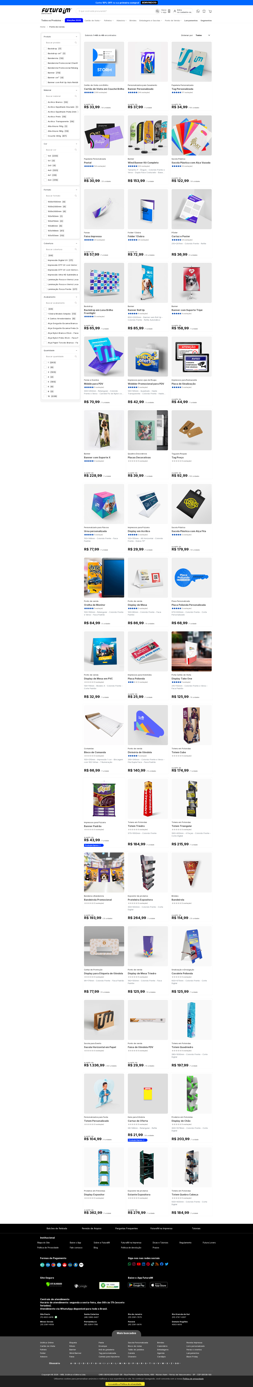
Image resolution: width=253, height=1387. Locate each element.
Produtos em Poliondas (182, 1117)
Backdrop (54, 48)
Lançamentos (193, 1353)
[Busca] (157, 11)
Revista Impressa (194, 1342)
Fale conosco (76, 1247)
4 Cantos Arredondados (61, 318)
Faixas (87, 233)
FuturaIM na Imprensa (161, 1228)
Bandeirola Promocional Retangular (67, 68)
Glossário (54, 1363)
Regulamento (186, 1242)
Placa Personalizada (181, 601)
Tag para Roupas (179, 454)
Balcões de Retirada (57, 1228)
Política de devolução (131, 1247)
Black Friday (192, 1356)
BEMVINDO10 (149, 2)
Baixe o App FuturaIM (140, 1277)
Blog (96, 1247)
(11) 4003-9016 (46, 1317)
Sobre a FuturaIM (102, 1242)
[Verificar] (54, 1284)
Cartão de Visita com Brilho (96, 85)
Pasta (101, 1342)
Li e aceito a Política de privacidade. (125, 1384)
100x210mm (55, 221)
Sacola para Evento (92, 1043)
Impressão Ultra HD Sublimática (65, 274)
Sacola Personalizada (138, 1342)
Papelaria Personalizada (182, 85)
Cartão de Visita (47, 1346)
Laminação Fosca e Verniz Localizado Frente (72, 279)
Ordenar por (187, 35)
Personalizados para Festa (96, 1117)
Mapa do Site (43, 1242)
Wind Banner (75, 1353)
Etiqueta (73, 1342)
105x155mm (56, 235)
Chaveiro (132, 1356)
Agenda (160, 1353)
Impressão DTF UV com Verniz (65, 265)
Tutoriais (196, 1228)
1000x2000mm (57, 206)
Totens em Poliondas (181, 748)
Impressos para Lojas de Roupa (142, 380)
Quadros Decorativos (137, 454)
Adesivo (43, 1356)
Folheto (43, 1349)
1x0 (53, 156)
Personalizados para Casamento (142, 85)
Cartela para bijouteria (109, 1356)
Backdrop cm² (56, 53)
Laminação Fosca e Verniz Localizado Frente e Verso (76, 284)
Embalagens (163, 1349)
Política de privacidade (193, 1378)
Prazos (156, 1247)
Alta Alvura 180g (58, 131)
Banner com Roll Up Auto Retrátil (65, 82)
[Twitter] (166, 1264)
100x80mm (55, 226)
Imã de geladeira (106, 1349)
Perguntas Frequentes (126, 1228)
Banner (54, 73)
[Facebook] (162, 1264)
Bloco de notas (135, 1346)
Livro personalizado (196, 1346)
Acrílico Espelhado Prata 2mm (65, 112)
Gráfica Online (47, 1342)
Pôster (175, 233)
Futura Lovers (209, 1242)
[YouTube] (139, 1264)
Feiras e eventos (194, 1349)
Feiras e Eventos (91, 380)
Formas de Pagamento (53, 1258)
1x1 (51, 160)
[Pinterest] (148, 1264)
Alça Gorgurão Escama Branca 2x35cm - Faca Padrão (76, 323)
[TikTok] (152, 1264)
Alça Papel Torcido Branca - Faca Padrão (70, 342)
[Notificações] (204, 11)
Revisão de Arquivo (91, 1228)
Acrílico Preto (57, 116)
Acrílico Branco (58, 102)
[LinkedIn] (143, 1264)
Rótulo (72, 1346)
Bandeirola (56, 58)
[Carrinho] (210, 11)
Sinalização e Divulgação (183, 970)
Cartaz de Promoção (93, 970)
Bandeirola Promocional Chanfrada (67, 63)
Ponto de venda (91, 601)
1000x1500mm (56, 202)
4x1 (52, 175)
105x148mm (56, 230)
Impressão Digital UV (60, 260)
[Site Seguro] (81, 1285)
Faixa (71, 1356)
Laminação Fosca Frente (62, 289)
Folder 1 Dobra (134, 233)
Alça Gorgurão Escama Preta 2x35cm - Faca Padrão (76, 328)
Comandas (89, 748)
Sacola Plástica (178, 159)
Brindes (175, 896)
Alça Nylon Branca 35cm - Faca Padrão (69, 333)
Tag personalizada (107, 1353)
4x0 (53, 170)
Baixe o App (75, 1242)
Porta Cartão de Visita (181, 675)
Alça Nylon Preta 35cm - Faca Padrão (68, 338)
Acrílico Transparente (61, 121)
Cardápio (161, 1356)
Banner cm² (55, 77)
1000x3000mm (57, 211)
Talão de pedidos (136, 1349)
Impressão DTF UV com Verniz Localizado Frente (74, 270)
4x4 (53, 180)
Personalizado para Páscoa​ (96, 527)
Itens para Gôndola (136, 1117)
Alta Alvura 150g (57, 126)
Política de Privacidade (48, 1247)
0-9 (177, 1363)
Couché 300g (57, 136)
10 (52, 396)
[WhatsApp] (198, 11)
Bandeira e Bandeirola (94, 896)
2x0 (52, 165)
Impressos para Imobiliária (140, 675)
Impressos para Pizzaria (138, 527)
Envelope (103, 1346)
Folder (43, 1353)
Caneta (131, 1353)
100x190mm (55, 216)
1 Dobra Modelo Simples (62, 314)
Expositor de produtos (138, 896)
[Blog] (157, 1264)
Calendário (162, 1346)
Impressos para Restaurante (184, 380)
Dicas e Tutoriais (160, 1242)
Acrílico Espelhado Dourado (64, 107)
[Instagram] (133, 1264)
